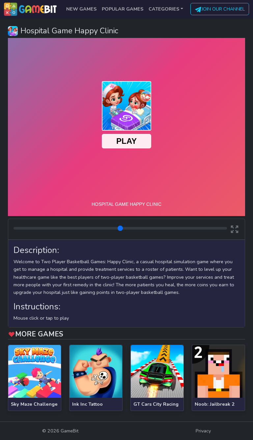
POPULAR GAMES (122, 9)
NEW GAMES (81, 9)
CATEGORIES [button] (164, 9)
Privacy (203, 430)
